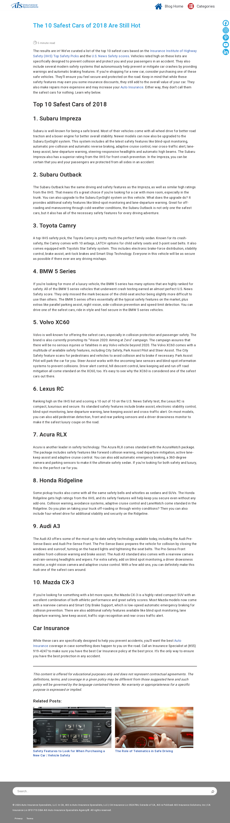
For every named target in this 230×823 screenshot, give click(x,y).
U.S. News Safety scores (110, 56)
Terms (30, 818)
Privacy (17, 818)
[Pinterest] (226, 38)
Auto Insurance (132, 87)
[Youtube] (226, 45)
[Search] (212, 791)
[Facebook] (226, 23)
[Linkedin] (226, 52)
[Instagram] (226, 30)
